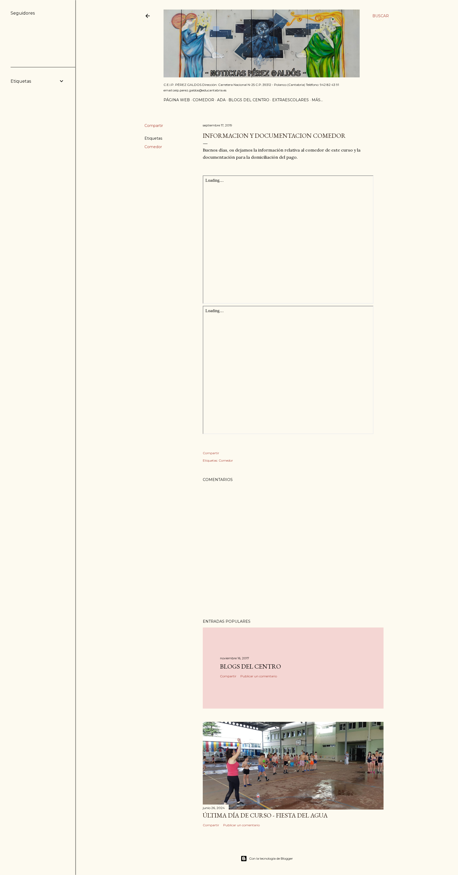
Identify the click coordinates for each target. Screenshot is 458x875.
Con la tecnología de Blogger (271, 858)
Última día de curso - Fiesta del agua (265, 815)
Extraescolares (290, 100)
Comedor (203, 100)
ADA (221, 100)
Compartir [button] (153, 125)
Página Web (177, 100)
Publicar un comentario (258, 676)
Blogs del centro (248, 100)
